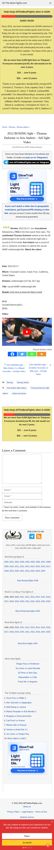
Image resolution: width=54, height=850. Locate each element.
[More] (41, 354)
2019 (11, 571)
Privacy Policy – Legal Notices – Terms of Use (27, 812)
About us (27, 806)
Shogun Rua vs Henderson (27, 664)
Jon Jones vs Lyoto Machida (27, 668)
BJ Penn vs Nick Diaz (27, 673)
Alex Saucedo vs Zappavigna (18, 702)
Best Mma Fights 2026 (27, 643)
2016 (43, 566)
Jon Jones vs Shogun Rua (17, 734)
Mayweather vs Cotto (27, 677)
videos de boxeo (19, 393)
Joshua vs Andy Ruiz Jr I (17, 729)
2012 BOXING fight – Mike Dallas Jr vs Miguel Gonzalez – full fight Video (14, 368)
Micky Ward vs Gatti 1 (16, 738)
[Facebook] (12, 354)
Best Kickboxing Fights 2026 (27, 611)
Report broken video (42, 349)
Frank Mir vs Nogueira (27, 681)
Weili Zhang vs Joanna (16, 707)
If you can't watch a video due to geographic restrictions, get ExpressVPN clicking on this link (26, 209)
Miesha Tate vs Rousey (16, 725)
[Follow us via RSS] (39, 538)
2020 (17, 571)
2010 (11, 566)
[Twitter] (22, 354)
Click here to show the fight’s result (22, 292)
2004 (27, 562)
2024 (38, 571)
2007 (43, 562)
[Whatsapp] (31, 354)
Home (4, 127)
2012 (22, 566)
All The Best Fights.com (14, 3)
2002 (17, 562)
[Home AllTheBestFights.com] (13, 539)
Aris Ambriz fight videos (16, 388)
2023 (32, 571)
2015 (38, 566)
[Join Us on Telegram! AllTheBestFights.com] (27, 163)
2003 (22, 562)
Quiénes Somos (27, 817)
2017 (48, 566)
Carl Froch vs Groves (15, 720)
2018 (6, 571)
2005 (32, 562)
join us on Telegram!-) (37, 157)
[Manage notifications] (48, 845)
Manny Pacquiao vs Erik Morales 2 (21, 711)
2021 (22, 571)
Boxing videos (22, 127)
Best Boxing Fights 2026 (27, 580)
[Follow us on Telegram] (32, 538)
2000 (6, 562)
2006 (38, 562)
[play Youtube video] (27, 332)
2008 (48, 562)
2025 (43, 571)
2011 (17, 566)
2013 (27, 566)
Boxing (12, 127)
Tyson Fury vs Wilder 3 (16, 698)
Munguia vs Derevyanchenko (18, 716)
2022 (27, 571)
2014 (32, 566)
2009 (6, 566)
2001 (11, 562)
